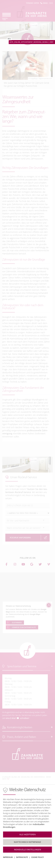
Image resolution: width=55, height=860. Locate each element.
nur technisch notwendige (27, 842)
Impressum (8, 857)
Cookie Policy (37, 857)
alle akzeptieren (27, 834)
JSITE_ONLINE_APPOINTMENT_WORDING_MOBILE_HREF (31, 42)
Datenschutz (22, 857)
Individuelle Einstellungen (27, 849)
